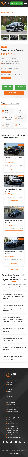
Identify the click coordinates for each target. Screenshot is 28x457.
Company (10, 389)
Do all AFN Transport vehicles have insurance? (13, 348)
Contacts (10, 396)
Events (9, 392)
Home (2, 11)
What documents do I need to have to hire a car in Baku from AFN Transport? (13, 330)
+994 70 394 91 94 (13, 433)
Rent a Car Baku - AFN (13, 380)
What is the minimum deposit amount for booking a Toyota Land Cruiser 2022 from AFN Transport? (13, 319)
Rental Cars (10, 382)
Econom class (11, 402)
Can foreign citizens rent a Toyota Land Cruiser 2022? (13, 339)
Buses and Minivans (12, 412)
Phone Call (21, 86)
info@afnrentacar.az (14, 437)
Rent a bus (10, 385)
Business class (11, 405)
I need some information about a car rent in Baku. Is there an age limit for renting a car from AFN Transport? (13, 307)
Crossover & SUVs (12, 407)
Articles (9, 394)
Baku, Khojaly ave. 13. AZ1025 (13, 418)
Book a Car (14, 169)
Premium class (11, 409)
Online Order (15, 92)
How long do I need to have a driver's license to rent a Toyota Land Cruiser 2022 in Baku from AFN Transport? (13, 295)
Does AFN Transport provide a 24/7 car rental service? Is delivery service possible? (13, 358)
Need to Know (11, 387)
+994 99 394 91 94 (13, 435)
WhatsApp (8, 86)
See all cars (14, 269)
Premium (9, 11)
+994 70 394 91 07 (13, 426)
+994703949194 (6, 78)
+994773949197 (6, 71)
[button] (25, 25)
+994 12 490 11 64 (13, 428)
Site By (11, 453)
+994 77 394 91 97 (17, 3)
